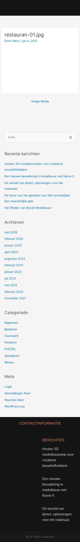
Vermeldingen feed (17, 393)
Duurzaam (11, 335)
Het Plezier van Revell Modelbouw (27, 208)
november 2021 (15, 298)
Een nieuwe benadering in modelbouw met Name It (39, 176)
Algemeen (11, 322)
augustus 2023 (14, 258)
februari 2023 (13, 265)
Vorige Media (40, 101)
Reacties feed (13, 400)
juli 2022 (10, 278)
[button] (40, 10)
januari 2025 (13, 245)
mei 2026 (10, 232)
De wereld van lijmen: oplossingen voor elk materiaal (57, 514)
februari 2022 (13, 291)
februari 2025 (13, 238)
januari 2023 (13, 271)
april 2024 (11, 252)
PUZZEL (10, 349)
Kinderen (10, 342)
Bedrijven (10, 329)
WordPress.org (14, 406)
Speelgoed (11, 355)
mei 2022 (10, 285)
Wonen (9, 362)
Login (8, 386)
